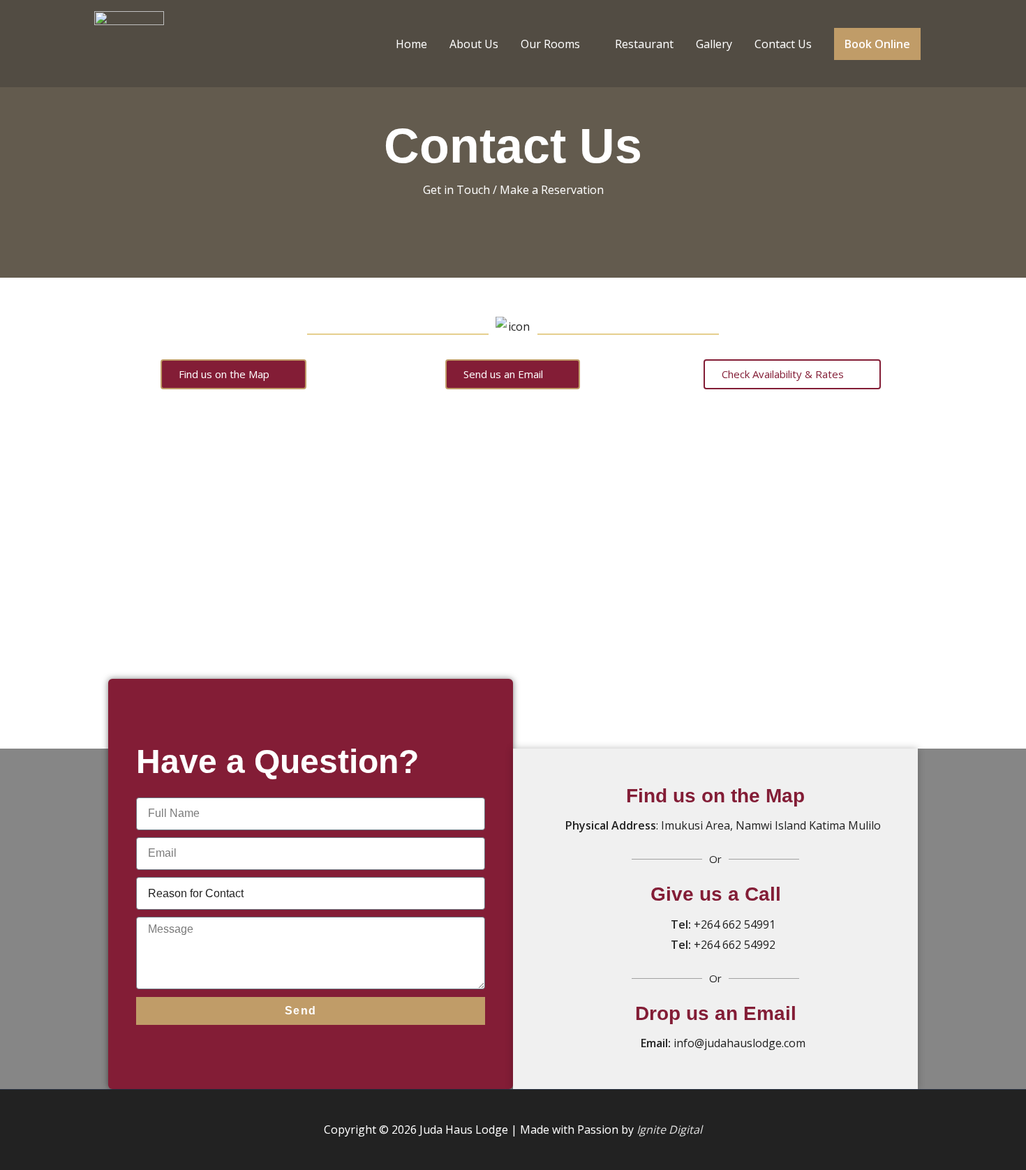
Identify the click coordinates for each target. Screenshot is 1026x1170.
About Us (473, 44)
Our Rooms (550, 44)
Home (411, 44)
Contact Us (783, 44)
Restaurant (644, 44)
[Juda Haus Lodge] (129, 42)
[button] (877, 44)
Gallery (714, 44)
